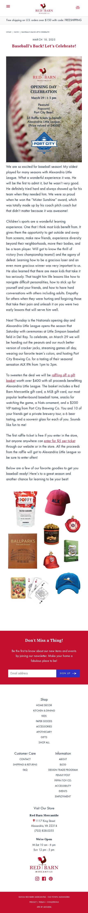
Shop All (44, 743)
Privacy (33, 902)
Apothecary (44, 732)
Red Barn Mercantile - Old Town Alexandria (48, 897)
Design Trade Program (63, 770)
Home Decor (44, 705)
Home (8, 32)
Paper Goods (44, 721)
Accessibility (63, 786)
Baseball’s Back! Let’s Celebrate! (35, 32)
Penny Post (63, 775)
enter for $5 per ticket (59, 441)
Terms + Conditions (49, 902)
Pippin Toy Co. (63, 781)
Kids (44, 716)
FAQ (25, 770)
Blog (16, 32)
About (63, 759)
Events (63, 791)
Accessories (44, 727)
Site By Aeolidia (44, 907)
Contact (25, 759)
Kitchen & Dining (44, 711)
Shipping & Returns (25, 765)
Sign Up (65, 673)
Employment (63, 796)
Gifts (44, 737)
